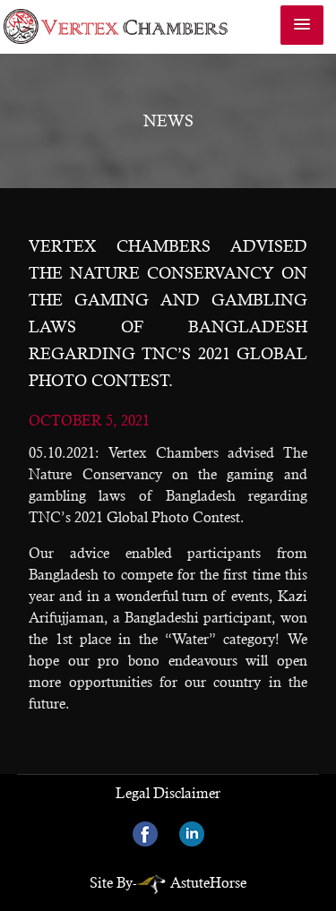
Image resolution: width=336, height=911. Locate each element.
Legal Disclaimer (168, 793)
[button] (301, 25)
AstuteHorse (208, 882)
